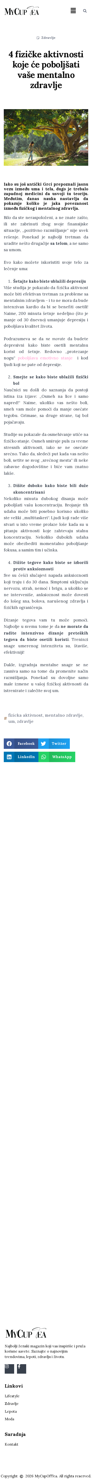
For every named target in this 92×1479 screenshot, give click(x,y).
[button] (73, 11)
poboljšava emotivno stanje (45, 358)
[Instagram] (9, 1369)
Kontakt (11, 1444)
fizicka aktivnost (25, 715)
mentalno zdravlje (64, 715)
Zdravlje (48, 38)
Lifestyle (12, 1396)
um (11, 721)
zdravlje (25, 721)
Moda (9, 1419)
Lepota (11, 1411)
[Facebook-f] (21, 1369)
